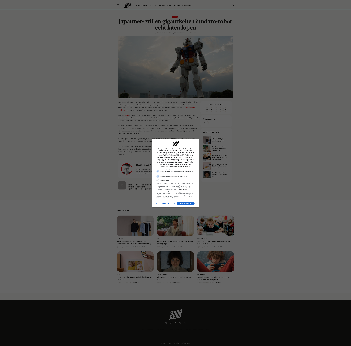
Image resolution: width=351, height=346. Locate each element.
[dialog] (175, 173)
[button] (175, 180)
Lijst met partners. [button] (182, 189)
